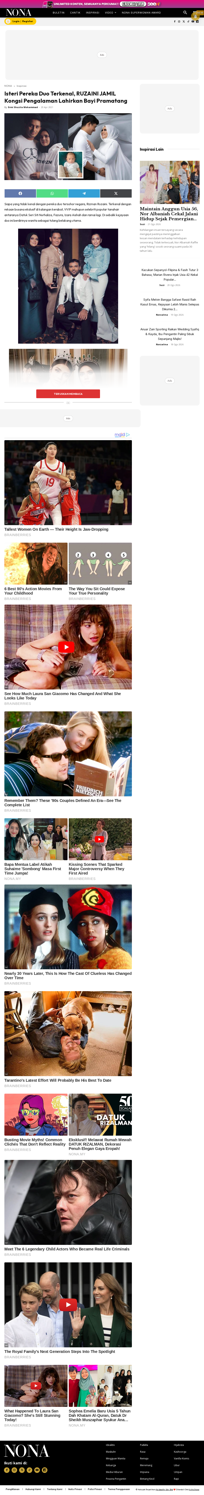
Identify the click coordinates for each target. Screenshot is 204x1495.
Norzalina (162, 314)
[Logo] (18, 12)
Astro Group (194, 1489)
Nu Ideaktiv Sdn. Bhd (164, 1489)
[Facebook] (174, 22)
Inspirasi (21, 85)
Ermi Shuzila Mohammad (23, 107)
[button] (185, 13)
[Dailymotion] (197, 22)
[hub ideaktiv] (195, 11)
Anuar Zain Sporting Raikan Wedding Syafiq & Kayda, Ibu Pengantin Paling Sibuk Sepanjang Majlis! (169, 334)
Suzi (142, 224)
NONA (8, 85)
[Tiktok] (188, 22)
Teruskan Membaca (68, 393)
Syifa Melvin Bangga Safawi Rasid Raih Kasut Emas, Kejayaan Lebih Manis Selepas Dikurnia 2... (169, 304)
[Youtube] (192, 22)
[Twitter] (183, 22)
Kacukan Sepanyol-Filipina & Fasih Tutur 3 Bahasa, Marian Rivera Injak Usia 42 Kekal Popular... (169, 274)
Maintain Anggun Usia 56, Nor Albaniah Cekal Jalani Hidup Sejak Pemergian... (169, 213)
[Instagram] (179, 22)
